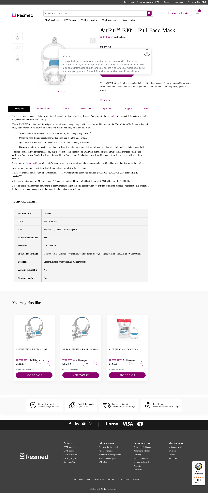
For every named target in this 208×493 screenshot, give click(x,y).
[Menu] (203, 463)
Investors (172, 451)
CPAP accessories (70, 455)
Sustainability (174, 458)
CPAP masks (69, 451)
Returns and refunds (142, 451)
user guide (111, 116)
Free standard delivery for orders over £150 (141, 2)
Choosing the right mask (108, 447)
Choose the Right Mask (197, 2)
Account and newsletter (143, 462)
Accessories (86, 108)
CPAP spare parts (70, 458)
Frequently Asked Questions (110, 455)
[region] (105, 61)
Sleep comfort (69, 462)
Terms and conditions (81, 479)
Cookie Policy (123, 479)
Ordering (137, 455)
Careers (172, 455)
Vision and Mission (176, 447)
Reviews (147, 108)
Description (19, 108)
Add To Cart (34, 375)
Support (167, 2)
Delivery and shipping (142, 447)
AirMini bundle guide (107, 458)
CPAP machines (70, 447)
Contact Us (138, 470)
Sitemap (136, 479)
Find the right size (106, 451)
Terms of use (99, 479)
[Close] (147, 53)
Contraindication (43, 108)
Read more (105, 100)
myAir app (179, 2)
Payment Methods (141, 458)
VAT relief (103, 462)
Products (137, 466)
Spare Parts (108, 108)
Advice (65, 108)
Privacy (111, 479)
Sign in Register (180, 13)
